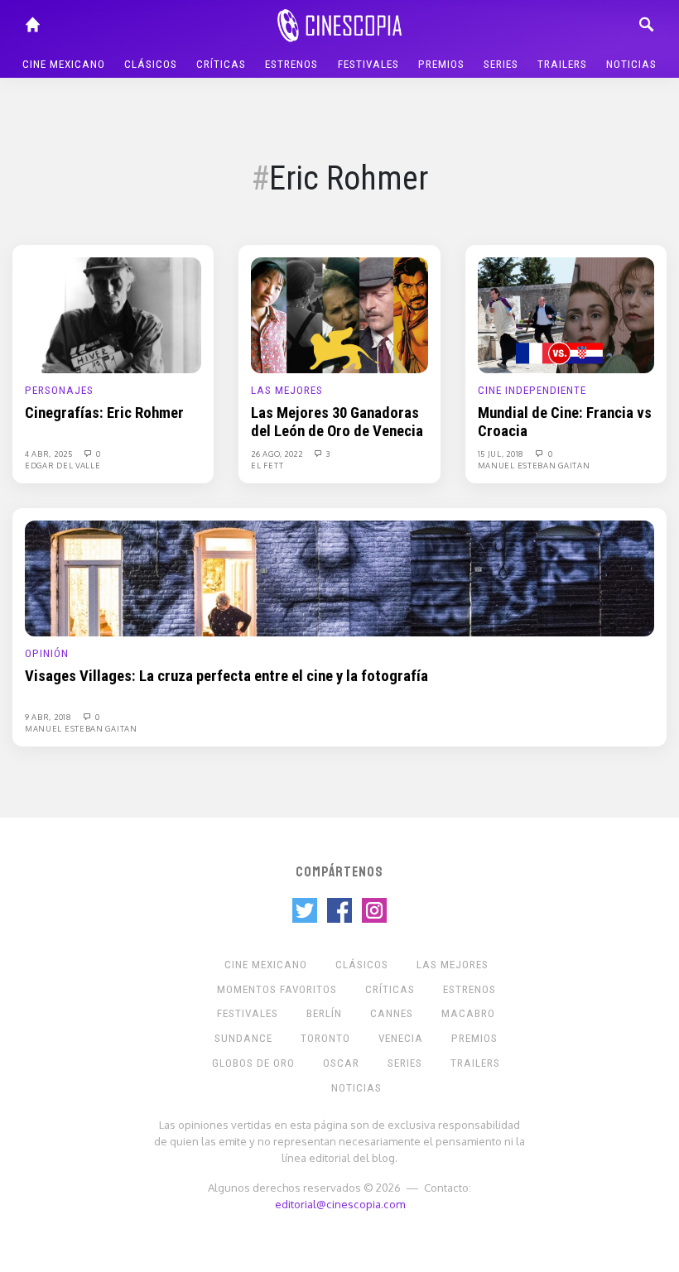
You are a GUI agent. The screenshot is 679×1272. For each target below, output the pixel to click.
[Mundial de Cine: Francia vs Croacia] (566, 314)
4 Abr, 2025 (50, 453)
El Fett (267, 465)
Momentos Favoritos (277, 989)
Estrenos (291, 64)
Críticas (221, 64)
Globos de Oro (253, 1063)
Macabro (468, 1013)
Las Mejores (287, 390)
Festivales (368, 64)
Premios (441, 64)
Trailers (562, 64)
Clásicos (150, 64)
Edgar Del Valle (63, 465)
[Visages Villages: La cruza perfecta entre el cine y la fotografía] (339, 578)
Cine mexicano (63, 64)
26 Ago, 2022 (278, 453)
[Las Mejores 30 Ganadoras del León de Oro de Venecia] (339, 314)
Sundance (243, 1038)
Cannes (391, 1013)
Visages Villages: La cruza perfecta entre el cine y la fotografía (226, 676)
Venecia (400, 1038)
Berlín (324, 1013)
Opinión (47, 653)
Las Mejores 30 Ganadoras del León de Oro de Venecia (337, 422)
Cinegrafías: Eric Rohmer (104, 413)
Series (501, 64)
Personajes (59, 390)
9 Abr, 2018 (49, 717)
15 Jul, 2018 (502, 453)
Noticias (631, 64)
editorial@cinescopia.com (340, 1204)
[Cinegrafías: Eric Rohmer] (113, 314)
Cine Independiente (532, 390)
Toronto (325, 1038)
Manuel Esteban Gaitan (534, 465)
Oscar (341, 1063)
